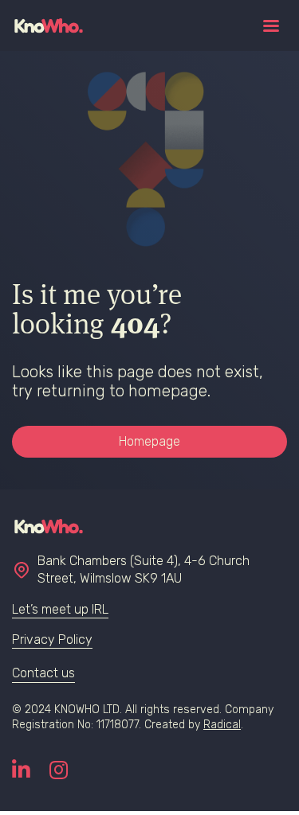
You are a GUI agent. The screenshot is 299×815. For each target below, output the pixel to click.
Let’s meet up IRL (60, 609)
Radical (222, 724)
